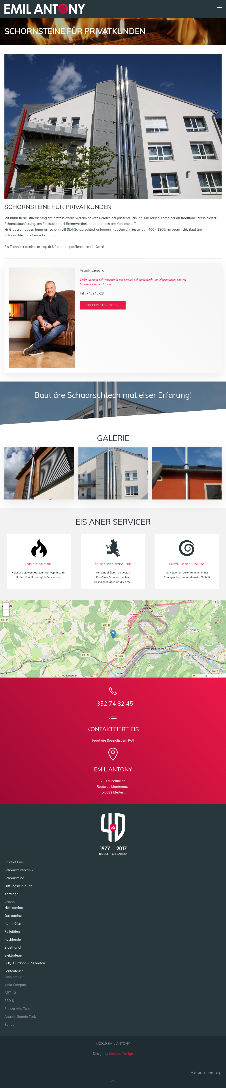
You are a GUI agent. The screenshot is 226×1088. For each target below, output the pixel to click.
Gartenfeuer (13, 971)
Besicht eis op (206, 1072)
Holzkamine (13, 908)
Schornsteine (14, 878)
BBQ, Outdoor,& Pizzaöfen (24, 963)
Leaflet (199, 675)
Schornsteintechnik (18, 870)
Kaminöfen (12, 923)
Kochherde (12, 939)
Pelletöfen (12, 931)
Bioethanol (12, 947)
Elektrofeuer (13, 955)
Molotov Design (121, 1054)
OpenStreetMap (216, 675)
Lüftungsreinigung (18, 886)
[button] (219, 9)
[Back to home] (45, 9)
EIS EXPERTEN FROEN (103, 305)
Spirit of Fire (13, 862)
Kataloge (11, 894)
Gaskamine (13, 915)
